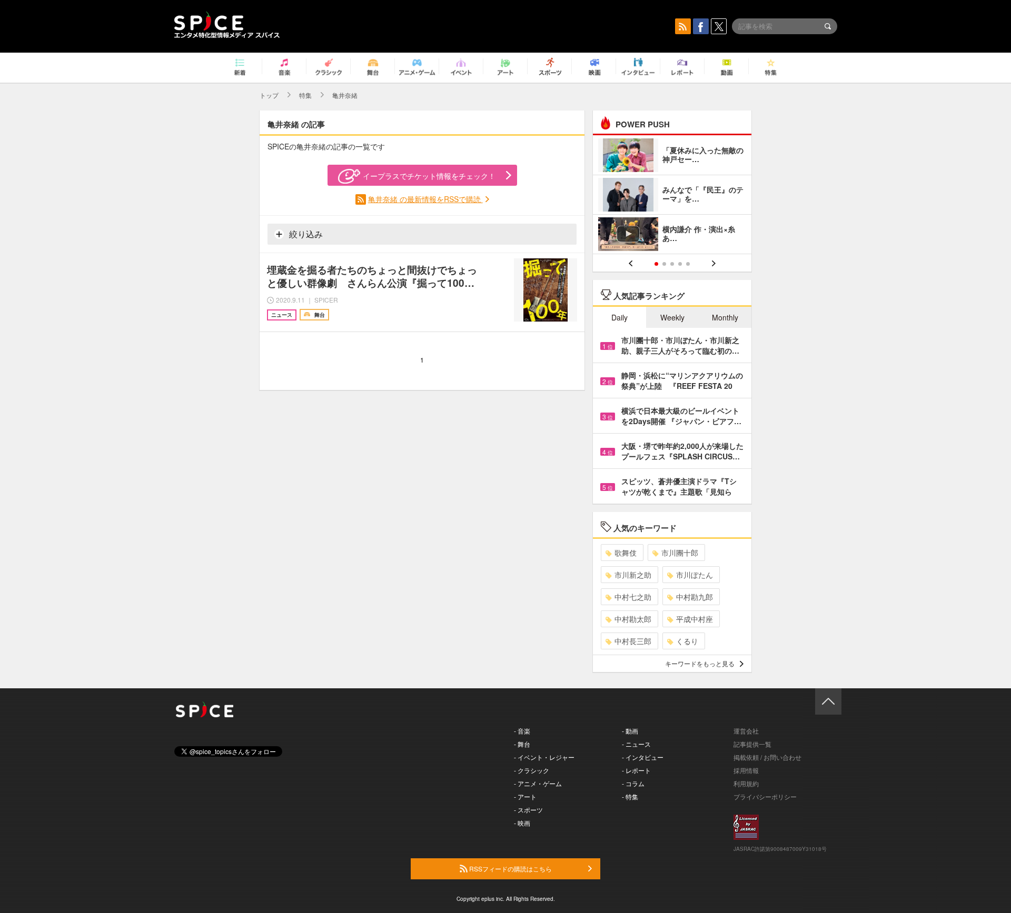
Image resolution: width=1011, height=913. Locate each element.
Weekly (672, 317)
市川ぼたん (694, 574)
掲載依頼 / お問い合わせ (767, 757)
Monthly (725, 317)
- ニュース (636, 743)
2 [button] (664, 264)
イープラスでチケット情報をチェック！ (429, 175)
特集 (305, 95)
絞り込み (305, 234)
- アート (525, 796)
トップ (269, 95)
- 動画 (630, 730)
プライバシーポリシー (765, 796)
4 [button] (680, 264)
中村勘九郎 (694, 596)
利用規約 (746, 783)
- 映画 (522, 822)
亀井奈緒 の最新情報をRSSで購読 (425, 199)
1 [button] (656, 264)
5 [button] (688, 264)
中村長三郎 (632, 641)
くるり (687, 641)
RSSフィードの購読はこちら (510, 868)
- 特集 (630, 796)
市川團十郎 (679, 552)
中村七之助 (632, 596)
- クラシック (531, 770)
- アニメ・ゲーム (538, 783)
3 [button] (672, 264)
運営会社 (746, 730)
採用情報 (746, 770)
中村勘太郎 (632, 619)
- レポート (636, 770)
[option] (672, 196)
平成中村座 (694, 619)
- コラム (633, 783)
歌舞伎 (625, 552)
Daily (619, 317)
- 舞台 (522, 743)
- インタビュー (642, 757)
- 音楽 (522, 730)
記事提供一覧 (752, 743)
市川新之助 (632, 574)
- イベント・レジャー (544, 757)
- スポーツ (528, 809)
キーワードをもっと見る (700, 663)
